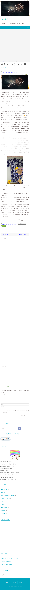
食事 (3, 502)
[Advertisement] (15, 45)
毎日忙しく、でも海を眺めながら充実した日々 (11, 554)
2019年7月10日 (6, 67)
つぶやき (3, 510)
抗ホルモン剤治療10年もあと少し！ (9, 557)
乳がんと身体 (4, 488)
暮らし (3, 499)
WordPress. (19, 584)
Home (7, 577)
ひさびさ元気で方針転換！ (7, 560)
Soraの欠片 (4, 19)
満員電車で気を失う (6, 234)
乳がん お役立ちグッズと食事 (7, 494)
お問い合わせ (21, 577)
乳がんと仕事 (4, 504)
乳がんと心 (3, 491)
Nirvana (14, 584)
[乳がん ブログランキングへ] (22, 223)
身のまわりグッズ (6, 496)
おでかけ (3, 507)
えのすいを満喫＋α (23, 234)
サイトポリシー (14, 577)
